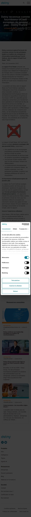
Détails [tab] (15, 229)
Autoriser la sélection (15, 285)
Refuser (15, 291)
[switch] (26, 262)
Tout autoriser (15, 280)
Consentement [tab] (6, 229)
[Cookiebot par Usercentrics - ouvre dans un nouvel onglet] (22, 224)
